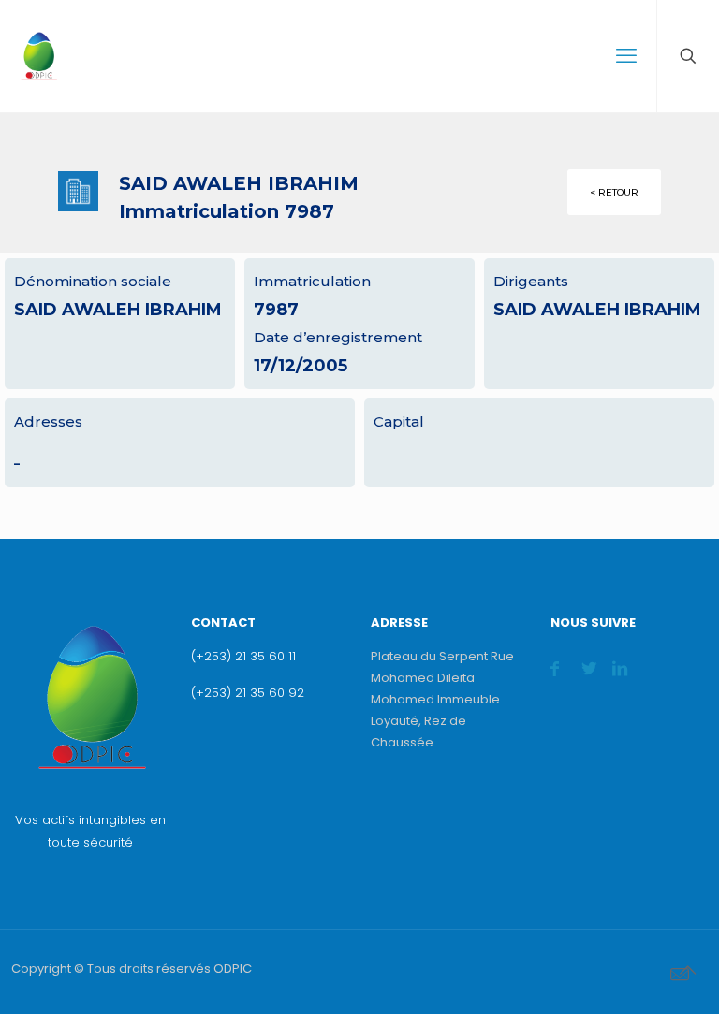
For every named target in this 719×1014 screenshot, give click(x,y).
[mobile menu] (626, 56)
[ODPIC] (38, 56)
